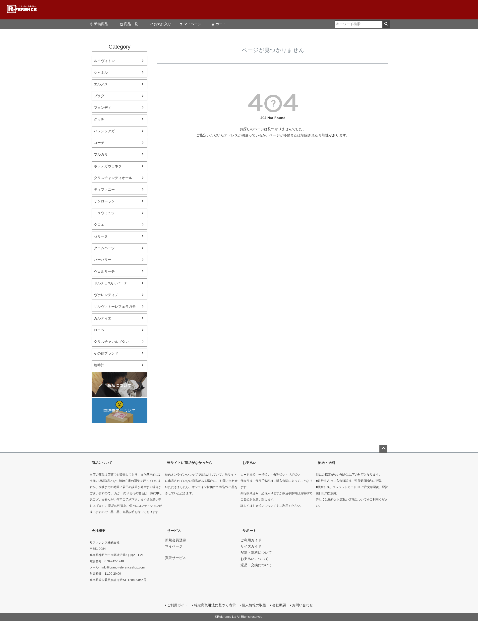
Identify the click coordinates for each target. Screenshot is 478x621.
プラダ (99, 96)
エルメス (101, 84)
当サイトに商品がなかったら (189, 463)
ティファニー (104, 189)
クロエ (99, 225)
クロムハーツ (104, 248)
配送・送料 (326, 463)
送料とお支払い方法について (347, 499)
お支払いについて (264, 505)
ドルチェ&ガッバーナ (110, 283)
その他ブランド (106, 353)
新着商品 (101, 24)
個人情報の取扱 (254, 605)
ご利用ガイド (250, 540)
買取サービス (175, 558)
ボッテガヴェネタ (108, 166)
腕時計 (99, 365)
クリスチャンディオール (113, 178)
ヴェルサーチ (104, 271)
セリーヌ (101, 236)
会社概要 (99, 531)
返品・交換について (256, 565)
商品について (102, 463)
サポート (249, 531)
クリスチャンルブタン (111, 342)
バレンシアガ (104, 131)
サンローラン (104, 201)
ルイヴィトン (104, 61)
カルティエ (102, 318)
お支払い (249, 463)
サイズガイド (250, 546)
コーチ (99, 143)
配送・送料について (256, 553)
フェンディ (102, 108)
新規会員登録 (175, 540)
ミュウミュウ (104, 213)
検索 (386, 24)
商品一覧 (131, 24)
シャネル (101, 72)
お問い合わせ (302, 605)
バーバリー (102, 260)
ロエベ (99, 330)
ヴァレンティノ (106, 295)
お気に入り (162, 24)
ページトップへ (383, 449)
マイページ (192, 24)
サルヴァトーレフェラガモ (115, 307)
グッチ (99, 119)
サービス (174, 531)
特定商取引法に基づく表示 (215, 605)
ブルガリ (101, 154)
